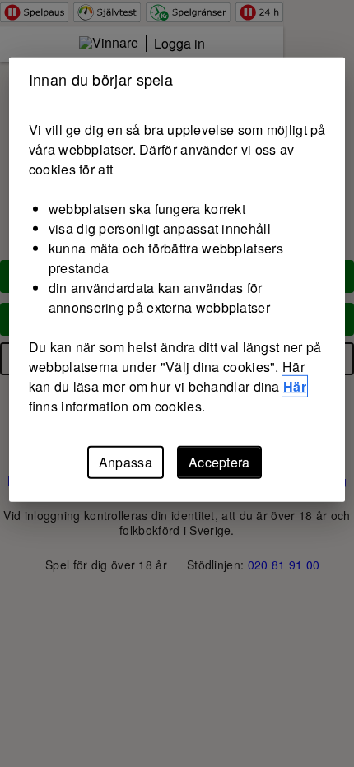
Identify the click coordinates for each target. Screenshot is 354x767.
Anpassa (125, 462)
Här (294, 386)
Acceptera (219, 462)
